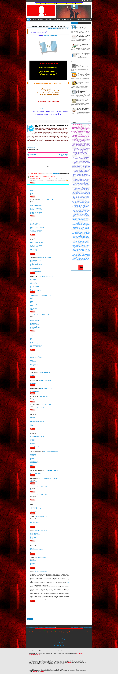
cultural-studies (86, 143)
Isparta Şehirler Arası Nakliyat (36, 269)
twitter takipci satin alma (35, 489)
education (82, 130)
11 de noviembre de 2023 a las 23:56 (45, 257)
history (79, 132)
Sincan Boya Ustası (34, 246)
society (85, 134)
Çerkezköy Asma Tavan (35, 223)
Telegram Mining (33, 507)
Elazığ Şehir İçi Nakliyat (35, 224)
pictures (87, 249)
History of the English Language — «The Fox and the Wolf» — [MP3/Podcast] (83, 91)
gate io (31, 309)
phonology (74, 145)
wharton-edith (75, 182)
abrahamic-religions (83, 171)
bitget (31, 347)
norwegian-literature (83, 211)
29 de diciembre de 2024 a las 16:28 (51, 478)
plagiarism (85, 214)
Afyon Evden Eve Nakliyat (35, 284)
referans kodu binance (34, 317)
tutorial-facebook (85, 215)
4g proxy (32, 306)
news (77, 178)
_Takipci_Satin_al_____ (35, 295)
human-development (84, 237)
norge (75, 138)
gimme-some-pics (79, 233)
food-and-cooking (82, 193)
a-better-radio (81, 145)
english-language (84, 124)
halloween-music (81, 185)
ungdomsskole (86, 136)
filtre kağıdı (32, 299)
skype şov (32, 441)
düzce (31, 187)
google (74, 148)
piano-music (81, 249)
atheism (80, 165)
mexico (79, 210)
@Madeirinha (28, 19)
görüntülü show (33, 399)
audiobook (87, 162)
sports (81, 180)
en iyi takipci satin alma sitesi (36, 551)
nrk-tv (76, 246)
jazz (79, 240)
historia (88, 235)
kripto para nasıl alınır (34, 343)
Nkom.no (42, 671)
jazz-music (83, 240)
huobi (31, 301)
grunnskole (82, 235)
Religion (58, 19)
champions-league (76, 192)
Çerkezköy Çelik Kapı (34, 202)
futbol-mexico (86, 205)
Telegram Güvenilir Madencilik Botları (37, 510)
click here (69, 662)
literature (88, 145)
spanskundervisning (84, 161)
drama (86, 204)
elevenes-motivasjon (79, 151)
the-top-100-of (81, 258)
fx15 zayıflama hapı (34, 461)
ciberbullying (76, 222)
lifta (31, 459)
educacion (87, 192)
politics (80, 143)
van (31, 191)
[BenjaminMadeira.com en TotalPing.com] (80, 269)
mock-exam (83, 147)
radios (79, 135)
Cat (68, 19)
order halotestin (33, 279)
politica (83, 250)
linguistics (86, 140)
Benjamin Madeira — (54, 35)
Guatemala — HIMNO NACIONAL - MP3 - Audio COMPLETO (48, 26)
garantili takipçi (33, 536)
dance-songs (80, 174)
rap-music (87, 251)
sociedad (80, 156)
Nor (70, 19)
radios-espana (76, 188)
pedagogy (79, 134)
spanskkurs (76, 180)
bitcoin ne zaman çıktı (34, 320)
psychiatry (77, 251)
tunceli (31, 190)
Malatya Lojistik (33, 265)
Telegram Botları (33, 511)
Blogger (56, 173)
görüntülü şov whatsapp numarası (37, 421)
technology (75, 189)
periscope (75, 249)
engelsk (86, 183)
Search (90, 20)
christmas (79, 166)
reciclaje (75, 253)
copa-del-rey (81, 204)
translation (76, 171)
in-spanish (46, 121)
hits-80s (80, 187)
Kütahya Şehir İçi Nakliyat (35, 268)
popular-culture (85, 187)
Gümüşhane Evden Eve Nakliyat (36, 242)
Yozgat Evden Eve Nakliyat (35, 241)
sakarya (31, 189)
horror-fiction (85, 236)
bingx (31, 339)
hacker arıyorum (33, 561)
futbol (88, 147)
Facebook (86, 1)
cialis (31, 456)
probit (31, 342)
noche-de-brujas (81, 197)
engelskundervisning (77, 205)
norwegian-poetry (78, 213)
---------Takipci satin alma (35, 353)
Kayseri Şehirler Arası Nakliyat (36, 245)
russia (82, 254)
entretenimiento (80, 228)
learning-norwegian (84, 163)
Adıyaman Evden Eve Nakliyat (36, 230)
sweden (87, 257)
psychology (75, 161)
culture (82, 140)
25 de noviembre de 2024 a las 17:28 (50, 451)
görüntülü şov (33, 437)
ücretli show (32, 375)
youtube (83, 201)
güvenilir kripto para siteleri (35, 321)
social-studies (76, 140)
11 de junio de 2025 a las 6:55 (40, 543)
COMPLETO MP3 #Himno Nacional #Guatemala (43, 178)
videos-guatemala (78, 191)
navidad (74, 178)
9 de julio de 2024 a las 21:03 (46, 388)
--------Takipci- (33, 314)
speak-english (82, 139)
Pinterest (83, 1)
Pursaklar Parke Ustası (34, 206)
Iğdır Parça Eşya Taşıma (35, 204)
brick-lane (82, 202)
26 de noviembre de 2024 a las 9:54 (51, 470)
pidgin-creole (79, 198)
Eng (65, 19)
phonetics (86, 144)
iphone (87, 194)
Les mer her (35, 671)
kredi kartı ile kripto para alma (36, 346)
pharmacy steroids (34, 289)
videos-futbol (75, 216)
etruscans (75, 184)
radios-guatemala (86, 178)
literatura (75, 197)
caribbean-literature (78, 220)
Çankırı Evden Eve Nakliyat (35, 232)
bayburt (31, 193)
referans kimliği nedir (34, 364)
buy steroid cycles (33, 282)
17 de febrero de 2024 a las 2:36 (47, 295)
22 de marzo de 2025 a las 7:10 (41, 502)
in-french (88, 238)
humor (73, 238)
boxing (87, 219)
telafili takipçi (32, 538)
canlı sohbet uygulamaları (35, 304)
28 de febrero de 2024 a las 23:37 (48, 333)
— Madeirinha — (46, 35)
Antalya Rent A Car (34, 250)
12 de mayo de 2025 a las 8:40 (41, 530)
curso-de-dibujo (84, 223)
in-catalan (78, 238)
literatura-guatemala (83, 209)
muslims (84, 210)
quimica (83, 251)
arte (73, 202)
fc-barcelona (75, 193)
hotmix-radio (76, 237)
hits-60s (80, 236)
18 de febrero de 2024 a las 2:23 (43, 314)
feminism (83, 231)
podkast (85, 198)
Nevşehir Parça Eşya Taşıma (36, 212)
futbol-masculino (81, 194)
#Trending (74, 23)
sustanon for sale (33, 283)
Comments (81, 23)
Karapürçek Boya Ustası (35, 210)
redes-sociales (80, 200)
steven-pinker (76, 257)
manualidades (85, 242)
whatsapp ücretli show (34, 420)
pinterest (74, 250)
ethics (77, 229)
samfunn (81, 170)
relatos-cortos (81, 253)
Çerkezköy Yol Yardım (34, 226)
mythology (87, 169)
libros (84, 207)
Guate (50, 19)
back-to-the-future (81, 219)
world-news (79, 260)
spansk (85, 158)
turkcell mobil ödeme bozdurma (36, 549)
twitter (78, 201)
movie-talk (80, 244)
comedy (81, 222)
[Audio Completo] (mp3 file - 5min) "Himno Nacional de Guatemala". (49, 108)
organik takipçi (33, 537)
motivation (79, 176)
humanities (86, 157)
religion (74, 147)
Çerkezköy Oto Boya (34, 247)
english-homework (85, 148)
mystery (78, 245)
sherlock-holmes (81, 255)
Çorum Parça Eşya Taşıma (35, 271)
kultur (83, 175)
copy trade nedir (33, 308)
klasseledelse (81, 241)
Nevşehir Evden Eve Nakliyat (36, 264)
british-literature (78, 153)
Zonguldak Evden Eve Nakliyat (36, 260)
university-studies (81, 128)
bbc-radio (76, 149)
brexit (87, 191)
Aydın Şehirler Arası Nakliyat (35, 221)
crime (78, 223)
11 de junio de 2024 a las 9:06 (44, 372)
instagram (82, 169)
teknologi (75, 258)
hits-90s (79, 206)
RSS (89, 1)
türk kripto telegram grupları (35, 356)
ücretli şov (32, 435)
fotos (85, 184)
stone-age (82, 257)
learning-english (76, 126)
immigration (76, 160)
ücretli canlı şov (33, 383)
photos (81, 214)
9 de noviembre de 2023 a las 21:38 (45, 218)
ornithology (85, 247)
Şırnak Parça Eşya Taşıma (35, 208)
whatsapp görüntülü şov (35, 391)
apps (84, 191)
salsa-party (87, 254)
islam (75, 207)
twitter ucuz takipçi (34, 533)
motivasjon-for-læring (83, 152)
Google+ (87, 1)
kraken (31, 298)
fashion (78, 231)
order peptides (33, 280)
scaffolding (75, 179)
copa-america (80, 183)
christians (74, 172)
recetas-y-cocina (79, 158)
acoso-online (82, 216)
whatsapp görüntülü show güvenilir (37, 407)
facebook (79, 175)
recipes (79, 215)
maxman (32, 465)
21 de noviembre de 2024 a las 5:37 (51, 412)
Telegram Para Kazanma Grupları (37, 508)
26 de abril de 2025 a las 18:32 (41, 516)
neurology (83, 245)
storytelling (85, 180)
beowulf (77, 202)
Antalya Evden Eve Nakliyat (35, 290)
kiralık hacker (33, 560)
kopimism (87, 241)
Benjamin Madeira (30, 120)
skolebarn (80, 141)
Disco (55, 19)
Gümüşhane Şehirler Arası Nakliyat (37, 227)
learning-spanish (84, 160)
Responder (33, 182)
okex (31, 319)
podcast (83, 126)
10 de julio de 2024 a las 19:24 (45, 404)
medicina (75, 244)
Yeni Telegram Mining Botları (36, 505)
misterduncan (86, 141)
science (82, 154)
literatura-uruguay (77, 242)
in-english (76, 124)
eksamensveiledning (78, 144)
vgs (83, 135)
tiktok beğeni (32, 599)
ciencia (82, 192)
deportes (85, 153)
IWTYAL (87, 201)
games (81, 232)
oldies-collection (82, 246)
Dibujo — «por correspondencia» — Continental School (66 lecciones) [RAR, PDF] (83, 82)
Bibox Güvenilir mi (33, 261)
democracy (79, 224)
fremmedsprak (75, 169)
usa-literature (86, 156)
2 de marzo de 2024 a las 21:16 (47, 353)
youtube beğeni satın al (35, 534)
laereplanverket (76, 196)
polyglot (74, 215)
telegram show (33, 426)
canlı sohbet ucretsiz (34, 365)
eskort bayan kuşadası (34, 522)
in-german (75, 240)
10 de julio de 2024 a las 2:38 (44, 396)
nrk (80, 178)
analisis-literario (79, 218)
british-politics (76, 163)
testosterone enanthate (34, 287)
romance (78, 254)
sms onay (32, 548)
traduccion (86, 170)
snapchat (88, 255)
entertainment (86, 167)
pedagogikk (81, 138)
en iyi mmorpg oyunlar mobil (35, 546)
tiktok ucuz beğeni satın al (35, 473)
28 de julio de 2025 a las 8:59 (40, 557)
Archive (87, 23)
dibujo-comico (86, 224)
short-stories (81, 179)
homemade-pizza (85, 206)
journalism (79, 207)
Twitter (84, 1)
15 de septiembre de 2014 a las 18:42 (47, 176)
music (86, 138)
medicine (75, 210)
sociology (87, 179)
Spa (62, 19)
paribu (31, 358)
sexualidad (74, 255)
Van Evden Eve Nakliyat (35, 213)
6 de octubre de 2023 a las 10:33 (40, 186)
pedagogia (85, 213)
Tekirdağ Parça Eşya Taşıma (35, 231)
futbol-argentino (75, 232)
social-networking (85, 188)
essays (88, 139)
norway (80, 136)
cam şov (32, 425)
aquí (37, 654)
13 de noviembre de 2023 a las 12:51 (46, 276)
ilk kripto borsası (33, 323)
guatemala (34, 121)
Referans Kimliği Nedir (34, 286)
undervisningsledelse (81, 259)
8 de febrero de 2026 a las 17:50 (41, 571)
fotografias (80, 184)
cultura (29, 121)
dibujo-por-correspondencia (81, 225)
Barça (46, 19)
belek (31, 566)
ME (30, 19)
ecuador (82, 227)
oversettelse (76, 170)
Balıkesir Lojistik (33, 228)
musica (83, 176)
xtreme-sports (86, 260)
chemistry (86, 220)
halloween (76, 154)
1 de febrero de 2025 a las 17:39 (41, 486)
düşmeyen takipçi (33, 481)
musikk (88, 176)
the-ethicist (86, 189)
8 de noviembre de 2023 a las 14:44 (46, 199)
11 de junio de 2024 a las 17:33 (45, 380)
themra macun (33, 454)
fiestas (87, 231)
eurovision (82, 229)
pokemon (79, 250)
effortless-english (84, 149)
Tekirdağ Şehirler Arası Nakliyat (36, 243)
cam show (32, 418)
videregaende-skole (83, 131)
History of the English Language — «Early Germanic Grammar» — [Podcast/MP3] (83, 109)
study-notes (80, 127)
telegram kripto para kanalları (36, 357)
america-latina (81, 162)
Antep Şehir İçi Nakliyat (34, 267)
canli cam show (33, 422)
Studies (34, 19)
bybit (31, 302)
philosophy (76, 214)
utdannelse (75, 139)
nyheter (74, 198)
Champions (40, 19)
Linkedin (91, 1)
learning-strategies (85, 196)
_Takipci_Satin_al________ (36, 333)
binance (31, 305)
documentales (76, 227)
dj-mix (80, 167)
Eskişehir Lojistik (33, 252)
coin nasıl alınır (33, 361)
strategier (74, 162)
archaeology (82, 182)
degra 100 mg (33, 455)
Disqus (67, 173)
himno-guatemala (39, 121)
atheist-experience (77, 157)
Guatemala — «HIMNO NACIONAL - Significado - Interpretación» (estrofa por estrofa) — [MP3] (83, 55)
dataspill (74, 224)
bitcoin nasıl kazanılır (34, 324)
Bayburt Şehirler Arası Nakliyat (36, 205)
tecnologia (81, 189)
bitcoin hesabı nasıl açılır (35, 327)
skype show (32, 417)
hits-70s (74, 206)
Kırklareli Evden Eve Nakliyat (36, 209)
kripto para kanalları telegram (36, 345)
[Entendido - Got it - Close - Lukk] (88, 649)
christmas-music (81, 172)
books (78, 147)
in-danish (83, 238)
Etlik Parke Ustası (33, 249)
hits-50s (75, 236)
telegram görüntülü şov (34, 462)
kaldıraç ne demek (34, 336)
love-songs (75, 165)
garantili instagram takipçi (35, 497)
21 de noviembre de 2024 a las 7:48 (50, 432)
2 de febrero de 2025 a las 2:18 (41, 494)
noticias (87, 197)
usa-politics (74, 143)
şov (31, 424)
